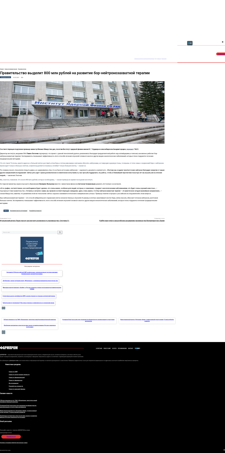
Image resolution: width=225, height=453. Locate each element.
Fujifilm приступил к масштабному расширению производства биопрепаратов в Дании (132, 221)
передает (130, 149)
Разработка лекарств (35, 210)
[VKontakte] (220, 42)
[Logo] (9, 347)
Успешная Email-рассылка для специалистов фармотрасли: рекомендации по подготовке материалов (88, 320)
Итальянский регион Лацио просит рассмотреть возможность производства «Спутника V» (34, 221)
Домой (2, 69)
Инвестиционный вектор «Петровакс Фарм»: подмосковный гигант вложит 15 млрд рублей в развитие (147, 320)
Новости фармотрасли (11, 69)
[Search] (59, 232)
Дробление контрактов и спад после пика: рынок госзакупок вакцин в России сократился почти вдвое (30, 326)
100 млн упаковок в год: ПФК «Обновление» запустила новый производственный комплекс (30, 319)
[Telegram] (216, 450)
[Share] (223, 40)
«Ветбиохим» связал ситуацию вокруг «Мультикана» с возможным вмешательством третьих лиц (30, 281)
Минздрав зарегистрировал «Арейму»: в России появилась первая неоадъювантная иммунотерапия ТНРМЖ (32, 288)
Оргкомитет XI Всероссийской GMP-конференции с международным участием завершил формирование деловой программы (32, 273)
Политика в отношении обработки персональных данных (14, 442)
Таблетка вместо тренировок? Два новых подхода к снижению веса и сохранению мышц (28, 303)
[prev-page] (3, 308)
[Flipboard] (220, 40)
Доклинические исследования (18, 210)
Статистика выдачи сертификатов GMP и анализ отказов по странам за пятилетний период (29, 296)
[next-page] (4, 308)
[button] (214, 41)
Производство (22, 69)
